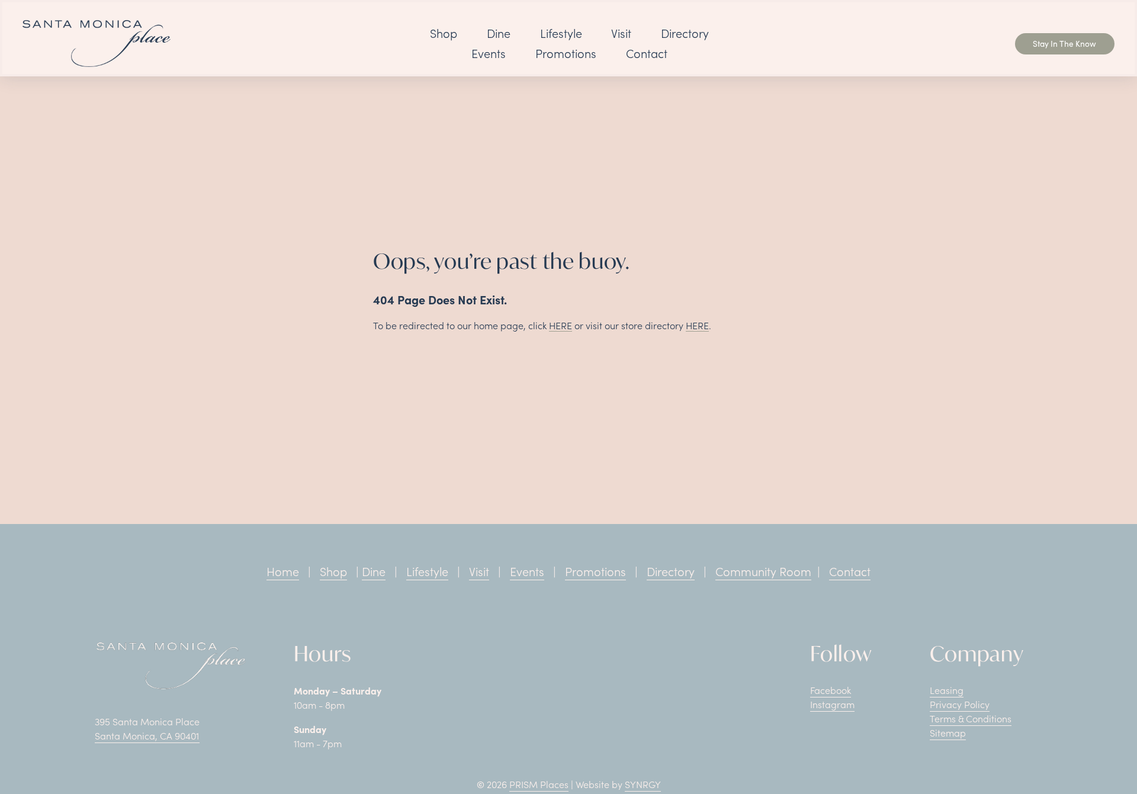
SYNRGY (643, 784)
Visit (621, 33)
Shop (443, 33)
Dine (498, 33)
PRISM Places (538, 784)
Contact (646, 53)
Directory (685, 33)
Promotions (565, 53)
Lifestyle (561, 33)
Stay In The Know (1064, 43)
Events (488, 53)
